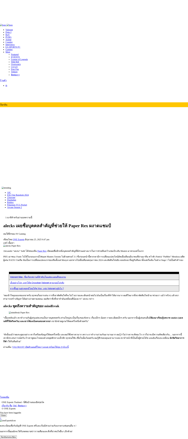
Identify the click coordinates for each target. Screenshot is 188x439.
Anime (8, 39)
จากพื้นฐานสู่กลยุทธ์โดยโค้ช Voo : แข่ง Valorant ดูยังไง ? (37, 288)
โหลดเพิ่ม (4, 397)
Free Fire (15, 69)
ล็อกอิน (3, 105)
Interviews (10, 44)
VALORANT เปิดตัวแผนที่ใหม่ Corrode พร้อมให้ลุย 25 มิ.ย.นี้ (40, 347)
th (6, 85)
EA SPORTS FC (13, 47)
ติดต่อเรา (20, 22)
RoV (8, 35)
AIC (9, 192)
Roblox (10, 202)
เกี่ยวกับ (3, 22)
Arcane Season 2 (14, 207)
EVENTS (15, 57)
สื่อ (9, 22)
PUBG (9, 37)
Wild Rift (15, 62)
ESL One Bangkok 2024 (18, 195)
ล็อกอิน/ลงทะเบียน (8, 437)
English (14, 91)
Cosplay (9, 42)
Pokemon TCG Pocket (17, 205)
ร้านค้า (3, 80)
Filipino (14, 96)
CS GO (14, 67)
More (8, 52)
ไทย (13, 88)
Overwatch (16, 64)
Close (3, 415)
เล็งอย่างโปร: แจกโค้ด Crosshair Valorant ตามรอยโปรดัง (37, 282)
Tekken (14, 72)
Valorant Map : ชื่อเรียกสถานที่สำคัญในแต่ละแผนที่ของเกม (38, 277)
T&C (13, 22)
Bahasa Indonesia (18, 94)
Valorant (9, 30)
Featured (15, 54)
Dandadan (11, 200)
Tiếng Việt (15, 99)
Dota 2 (8, 32)
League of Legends (19, 59)
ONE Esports (18, 239)
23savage (11, 197)
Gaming (9, 49)
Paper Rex (42, 251)
